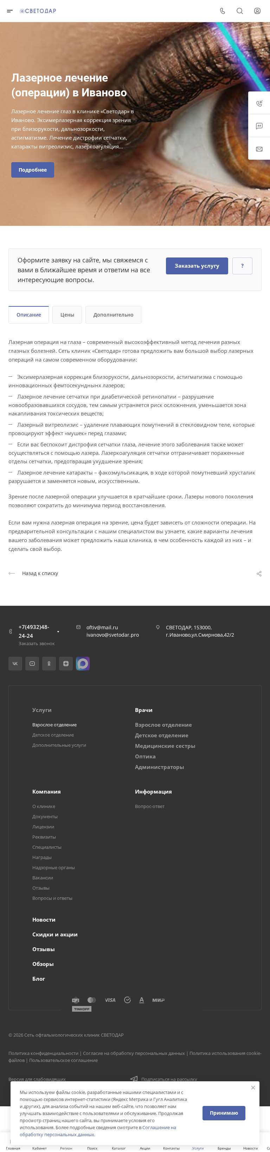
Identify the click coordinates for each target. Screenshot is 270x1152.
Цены (67, 314)
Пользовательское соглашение (63, 1060)
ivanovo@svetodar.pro (112, 634)
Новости (44, 919)
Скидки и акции (55, 934)
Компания (46, 791)
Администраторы (159, 766)
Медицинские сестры (165, 745)
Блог (38, 978)
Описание (29, 314)
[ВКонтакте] (15, 663)
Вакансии (42, 877)
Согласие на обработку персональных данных (134, 1053)
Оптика (145, 756)
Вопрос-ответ (150, 806)
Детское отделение (53, 735)
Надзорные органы (53, 867)
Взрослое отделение (54, 724)
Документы (45, 816)
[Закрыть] (253, 1087)
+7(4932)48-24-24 (34, 631)
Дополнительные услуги (59, 745)
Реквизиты (44, 837)
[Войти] (257, 11)
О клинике (43, 806)
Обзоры (43, 963)
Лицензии (43, 826)
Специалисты (47, 847)
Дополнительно (114, 314)
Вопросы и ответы (52, 898)
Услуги (42, 709)
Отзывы (41, 888)
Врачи (144, 709)
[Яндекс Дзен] (66, 663)
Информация (153, 791)
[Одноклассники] (49, 663)
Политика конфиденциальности (43, 1053)
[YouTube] (32, 663)
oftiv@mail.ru (102, 627)
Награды (42, 857)
